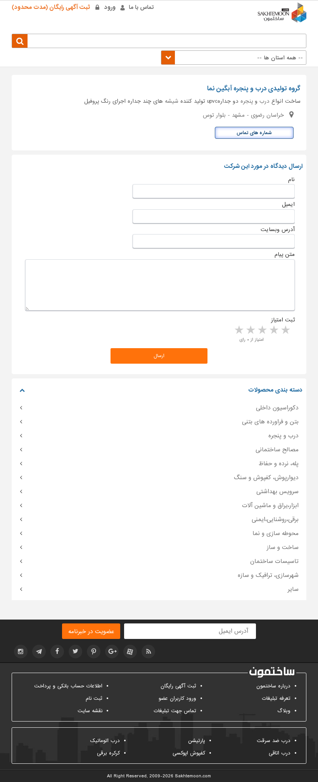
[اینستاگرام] (21, 651)
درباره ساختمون (273, 686)
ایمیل (288, 204)
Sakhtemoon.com (193, 776)
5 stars (238, 330)
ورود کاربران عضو (177, 698)
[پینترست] (93, 651)
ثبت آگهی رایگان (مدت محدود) (51, 7)
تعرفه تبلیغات (276, 698)
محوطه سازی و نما (275, 533)
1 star (285, 330)
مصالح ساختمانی (277, 449)
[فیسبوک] (57, 651)
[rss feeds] (148, 651)
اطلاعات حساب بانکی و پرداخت (68, 686)
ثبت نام (94, 698)
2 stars (273, 330)
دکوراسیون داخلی (277, 408)
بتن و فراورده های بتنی (270, 421)
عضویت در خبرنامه (91, 631)
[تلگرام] (39, 651)
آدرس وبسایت (278, 229)
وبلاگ (283, 711)
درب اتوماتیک (105, 740)
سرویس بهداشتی (277, 491)
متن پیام (285, 254)
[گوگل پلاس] (112, 651)
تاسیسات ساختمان (274, 561)
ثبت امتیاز (283, 320)
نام (291, 179)
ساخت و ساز (283, 547)
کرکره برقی (108, 753)
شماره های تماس (254, 132)
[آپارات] (130, 651)
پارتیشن (196, 740)
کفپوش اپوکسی (189, 753)
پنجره (246, 101)
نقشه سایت (90, 711)
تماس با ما (141, 7)
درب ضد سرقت (273, 740)
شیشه (171, 101)
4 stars (250, 330)
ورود (110, 7)
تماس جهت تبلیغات (175, 711)
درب (264, 101)
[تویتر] (75, 651)
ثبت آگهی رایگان (178, 686)
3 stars (262, 330)
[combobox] (233, 57)
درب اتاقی (279, 753)
